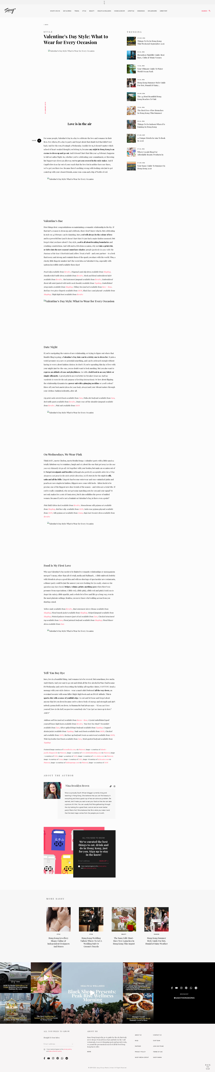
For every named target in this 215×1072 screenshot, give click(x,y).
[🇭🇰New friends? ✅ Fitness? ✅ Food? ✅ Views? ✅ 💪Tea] (92, 993)
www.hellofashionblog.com (91, 753)
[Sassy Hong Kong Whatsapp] (191, 988)
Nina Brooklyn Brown (77, 785)
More (89, 1052)
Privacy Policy (140, 1052)
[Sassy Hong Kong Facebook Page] (172, 988)
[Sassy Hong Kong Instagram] (181, 988)
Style (84, 11)
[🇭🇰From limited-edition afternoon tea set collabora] (15, 1008)
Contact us (157, 1035)
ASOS (80, 290)
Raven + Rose (82, 720)
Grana (80, 513)
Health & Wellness (104, 11)
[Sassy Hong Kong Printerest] (186, 988)
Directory (163, 11)
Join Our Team (158, 1046)
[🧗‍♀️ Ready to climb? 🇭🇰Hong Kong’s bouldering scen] (46, 1008)
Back (46, 24)
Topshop (97, 283)
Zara (81, 398)
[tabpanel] (146, 41)
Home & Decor (119, 11)
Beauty (91, 11)
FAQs (136, 1040)
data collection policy (90, 868)
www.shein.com (98, 756)
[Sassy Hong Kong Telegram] (196, 988)
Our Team (156, 1040)
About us (138, 1035)
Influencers (152, 11)
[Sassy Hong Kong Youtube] (176, 988)
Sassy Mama (157, 1057)
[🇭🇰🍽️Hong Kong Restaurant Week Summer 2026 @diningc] (138, 1008)
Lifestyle (131, 11)
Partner (138, 1046)
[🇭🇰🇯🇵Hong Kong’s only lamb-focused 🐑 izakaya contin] (46, 977)
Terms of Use (157, 1052)
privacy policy (102, 866)
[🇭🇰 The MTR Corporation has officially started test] (15, 977)
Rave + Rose (107, 287)
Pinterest (82, 749)
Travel (76, 11)
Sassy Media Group (142, 1057)
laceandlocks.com (69, 749)
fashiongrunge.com (72, 762)
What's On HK (55, 11)
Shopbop (107, 272)
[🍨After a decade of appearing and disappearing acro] (138, 977)
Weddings (141, 11)
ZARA (56, 756)
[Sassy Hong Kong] (10, 11)
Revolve (67, 272)
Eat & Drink (67, 11)
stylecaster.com (103, 759)
